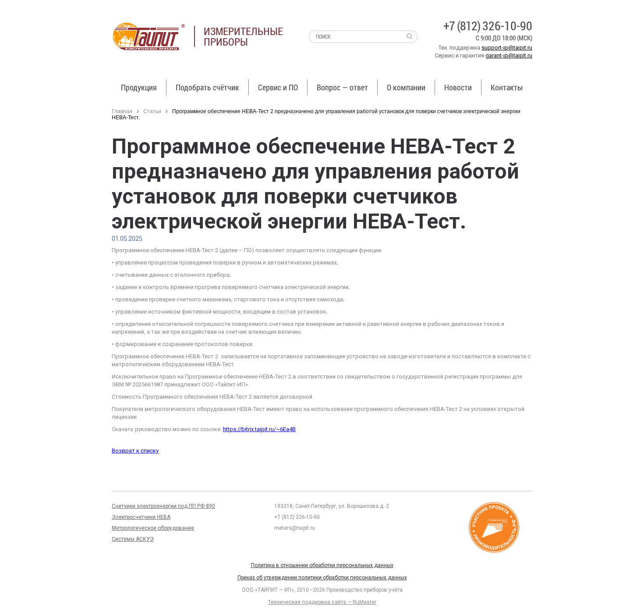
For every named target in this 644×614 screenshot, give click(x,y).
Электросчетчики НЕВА (141, 517)
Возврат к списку (135, 450)
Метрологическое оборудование (153, 528)
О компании (406, 87)
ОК (126, 596)
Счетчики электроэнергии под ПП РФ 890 (163, 506)
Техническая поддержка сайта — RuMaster (322, 602)
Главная (122, 111)
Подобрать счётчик (207, 87)
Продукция (139, 87)
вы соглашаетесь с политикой (60, 595)
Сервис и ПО (278, 87)
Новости (458, 87)
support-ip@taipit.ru (506, 47)
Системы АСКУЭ (133, 539)
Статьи (152, 111)
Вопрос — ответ (342, 87)
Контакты (507, 87)
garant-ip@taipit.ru (508, 55)
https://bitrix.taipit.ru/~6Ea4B (259, 429)
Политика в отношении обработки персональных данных (322, 565)
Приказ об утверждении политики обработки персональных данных (322, 578)
